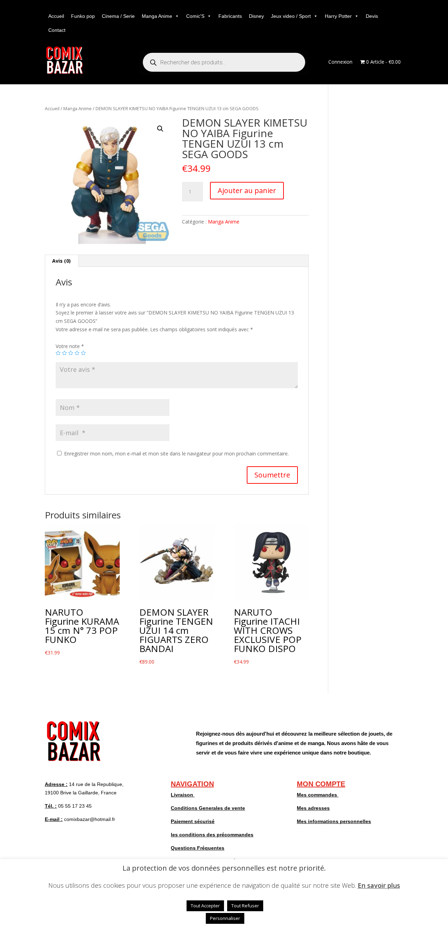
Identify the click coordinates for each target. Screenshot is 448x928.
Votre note (70, 346)
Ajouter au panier (247, 190)
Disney (256, 16)
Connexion (340, 62)
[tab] (61, 261)
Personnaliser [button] (225, 918)
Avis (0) (61, 260)
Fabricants (230, 16)
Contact (56, 30)
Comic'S (195, 16)
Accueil (56, 16)
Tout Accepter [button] (205, 905)
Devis (372, 16)
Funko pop (83, 16)
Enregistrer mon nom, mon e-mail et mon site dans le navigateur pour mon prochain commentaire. (176, 453)
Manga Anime (157, 16)
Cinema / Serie (118, 16)
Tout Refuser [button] (245, 905)
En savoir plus (379, 885)
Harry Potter (338, 16)
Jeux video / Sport (291, 16)
